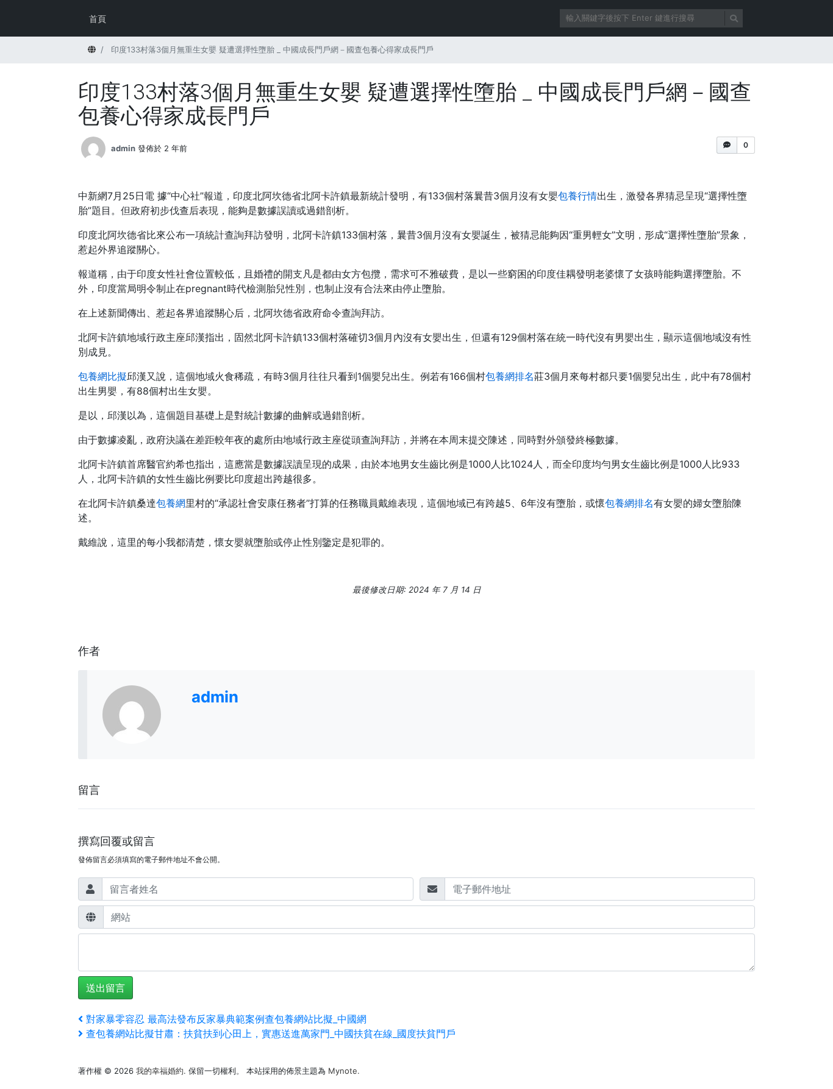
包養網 (170, 503)
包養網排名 (509, 376)
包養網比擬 (102, 376)
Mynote (342, 1071)
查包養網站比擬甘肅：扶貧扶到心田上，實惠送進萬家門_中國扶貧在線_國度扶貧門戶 (270, 1033)
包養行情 (577, 196)
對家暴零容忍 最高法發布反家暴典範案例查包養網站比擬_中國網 (225, 1019)
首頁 (97, 18)
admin (123, 147)
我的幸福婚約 (160, 1071)
